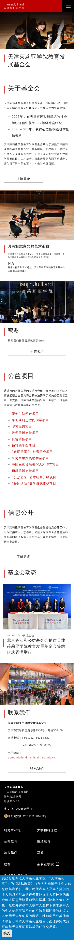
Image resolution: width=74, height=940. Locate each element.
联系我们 (37, 768)
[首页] (37, 6)
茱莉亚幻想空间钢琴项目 (30, 420)
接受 (7, 933)
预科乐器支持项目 (25, 471)
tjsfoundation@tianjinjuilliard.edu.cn (32, 757)
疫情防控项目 (22, 439)
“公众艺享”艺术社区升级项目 (34, 477)
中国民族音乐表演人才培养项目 (35, 464)
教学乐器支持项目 (26, 433)
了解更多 (23, 178)
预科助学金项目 (24, 445)
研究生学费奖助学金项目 (30, 458)
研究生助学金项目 (25, 414)
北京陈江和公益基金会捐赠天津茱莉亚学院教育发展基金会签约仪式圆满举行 (36, 646)
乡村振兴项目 (22, 426)
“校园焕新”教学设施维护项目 (34, 483)
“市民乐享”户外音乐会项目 (32, 452)
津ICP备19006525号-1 (18, 808)
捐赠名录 (37, 351)
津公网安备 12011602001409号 (27, 816)
